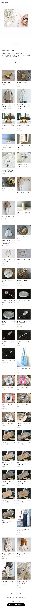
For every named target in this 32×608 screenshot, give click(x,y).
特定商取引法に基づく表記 (21, 597)
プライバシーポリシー (10, 597)
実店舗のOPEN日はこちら (8, 50)
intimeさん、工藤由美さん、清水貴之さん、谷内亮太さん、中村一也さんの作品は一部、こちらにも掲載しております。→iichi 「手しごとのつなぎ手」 (16, 55)
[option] (16, 21)
